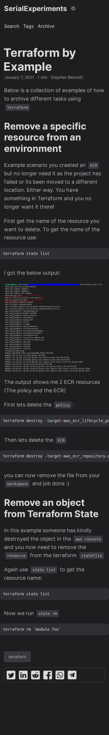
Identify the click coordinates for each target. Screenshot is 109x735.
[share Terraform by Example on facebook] (47, 676)
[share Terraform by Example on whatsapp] (60, 676)
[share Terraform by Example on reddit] (35, 676)
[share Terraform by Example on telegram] (72, 676)
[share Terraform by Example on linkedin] (23, 676)
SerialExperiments (35, 8)
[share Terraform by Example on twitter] (11, 676)
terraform (17, 656)
